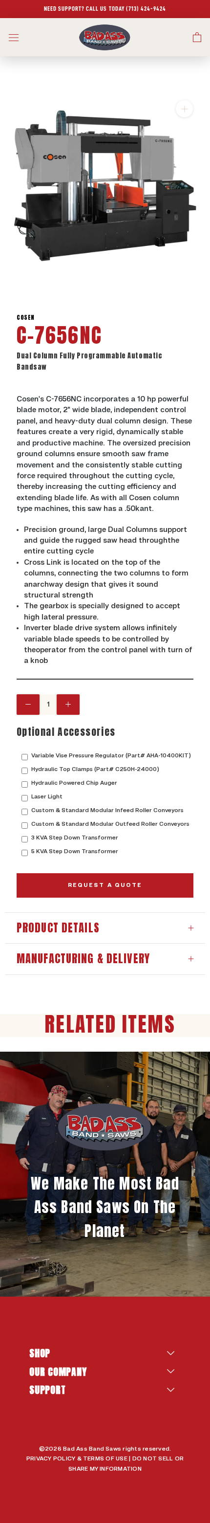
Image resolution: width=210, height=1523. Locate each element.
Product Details (58, 928)
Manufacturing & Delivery (83, 958)
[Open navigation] (14, 37)
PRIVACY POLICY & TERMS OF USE (76, 1459)
